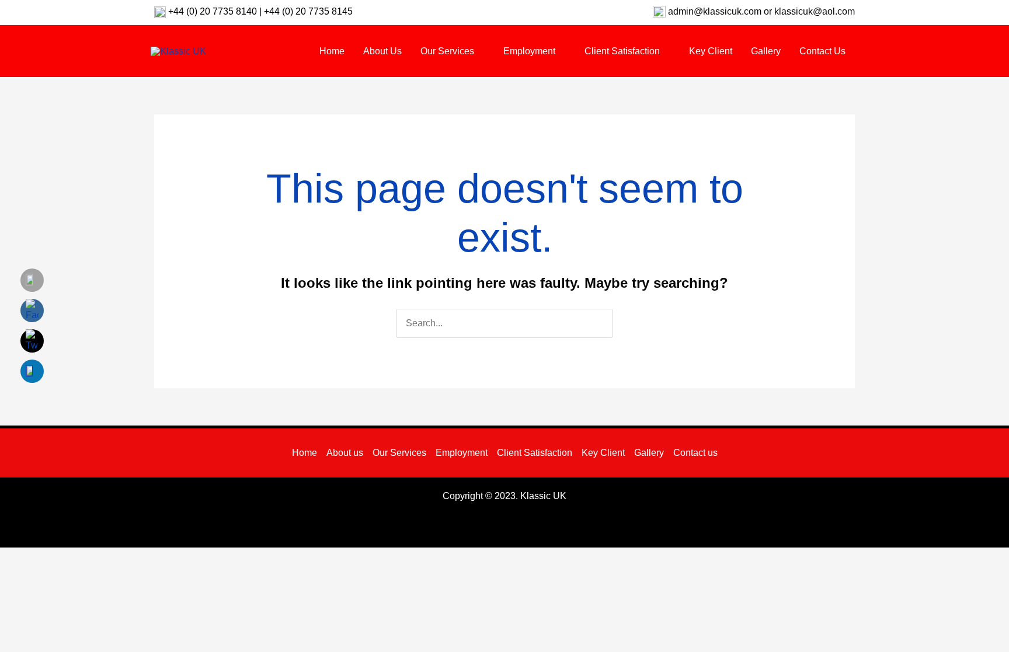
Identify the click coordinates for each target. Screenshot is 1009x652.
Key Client (603, 453)
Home (304, 453)
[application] (479, 51)
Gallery (649, 453)
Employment (462, 453)
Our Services (399, 453)
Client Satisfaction (534, 453)
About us (344, 453)
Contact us (695, 453)
